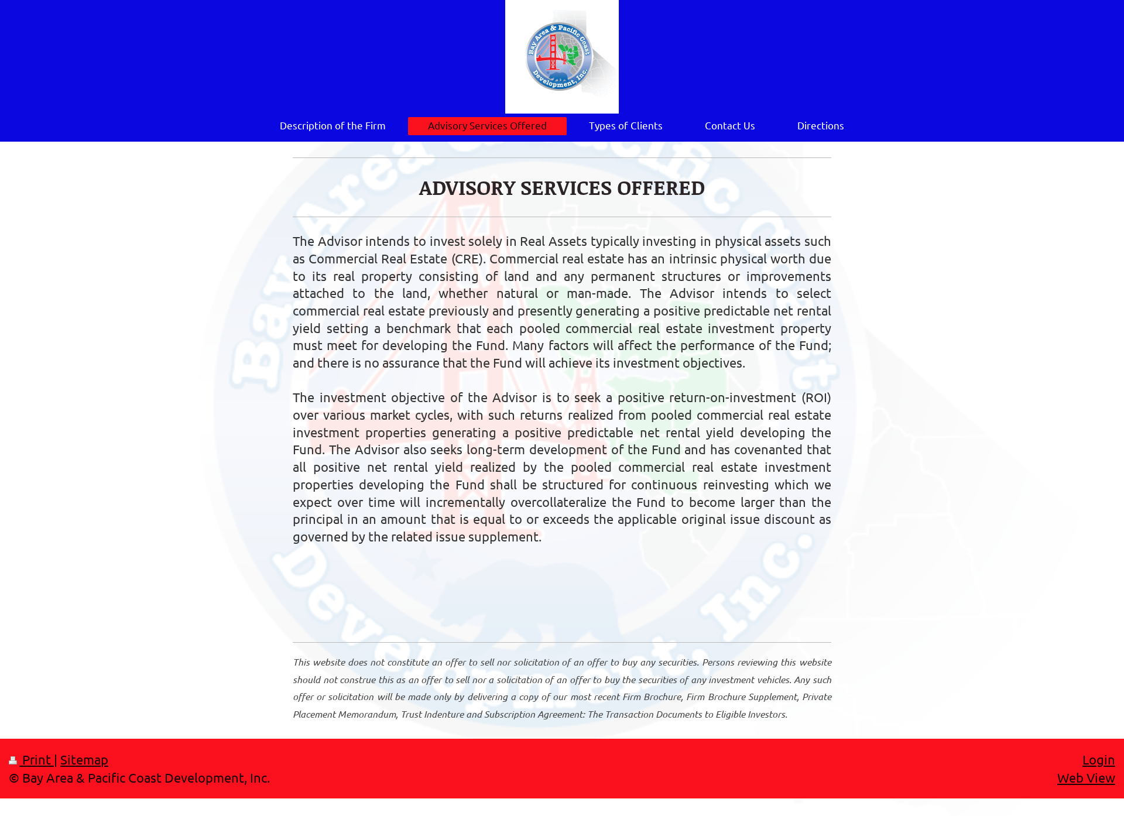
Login (1098, 759)
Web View (1086, 777)
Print (36, 759)
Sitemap (84, 759)
